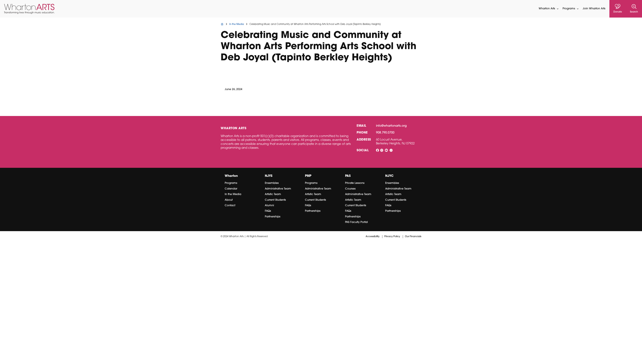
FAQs (268, 211)
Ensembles (272, 183)
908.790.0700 (385, 132)
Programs (231, 183)
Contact (230, 205)
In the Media (233, 194)
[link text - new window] (377, 150)
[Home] (222, 24)
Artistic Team (273, 194)
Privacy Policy (392, 236)
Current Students (275, 200)
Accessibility (373, 236)
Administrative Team (278, 189)
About (229, 200)
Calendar (231, 189)
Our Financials (413, 236)
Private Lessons (354, 183)
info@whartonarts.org (391, 126)
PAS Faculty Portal (356, 222)
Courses (350, 189)
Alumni (269, 205)
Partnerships (272, 216)
